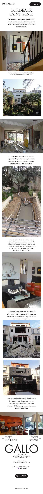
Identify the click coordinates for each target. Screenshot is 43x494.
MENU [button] (36, 4)
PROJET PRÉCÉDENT (11, 438)
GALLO (22, 449)
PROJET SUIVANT (33, 438)
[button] (32, 4)
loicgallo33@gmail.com (21, 462)
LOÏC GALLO (8, 4)
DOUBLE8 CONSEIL (25, 466)
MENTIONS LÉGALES (21, 489)
